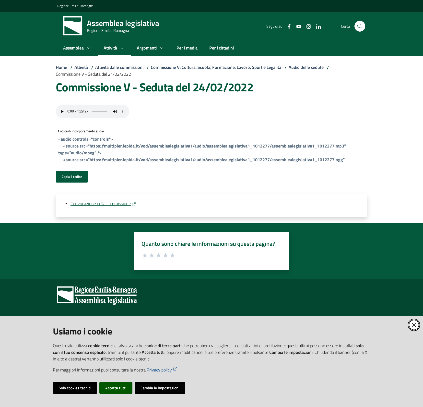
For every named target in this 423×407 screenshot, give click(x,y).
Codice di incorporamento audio (81, 131)
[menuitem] (77, 48)
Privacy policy (159, 370)
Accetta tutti (116, 388)
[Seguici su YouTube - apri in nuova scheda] (297, 26)
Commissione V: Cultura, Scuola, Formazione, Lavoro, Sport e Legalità (216, 67)
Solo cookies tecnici (75, 388)
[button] (360, 26)
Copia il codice (72, 176)
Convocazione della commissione (100, 203)
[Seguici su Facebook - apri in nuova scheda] (287, 26)
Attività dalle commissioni (119, 67)
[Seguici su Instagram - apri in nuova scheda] (307, 26)
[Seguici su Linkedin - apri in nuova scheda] (316, 26)
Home (61, 67)
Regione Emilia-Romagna (75, 5)
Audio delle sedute (306, 67)
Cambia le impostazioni (160, 388)
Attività (81, 67)
